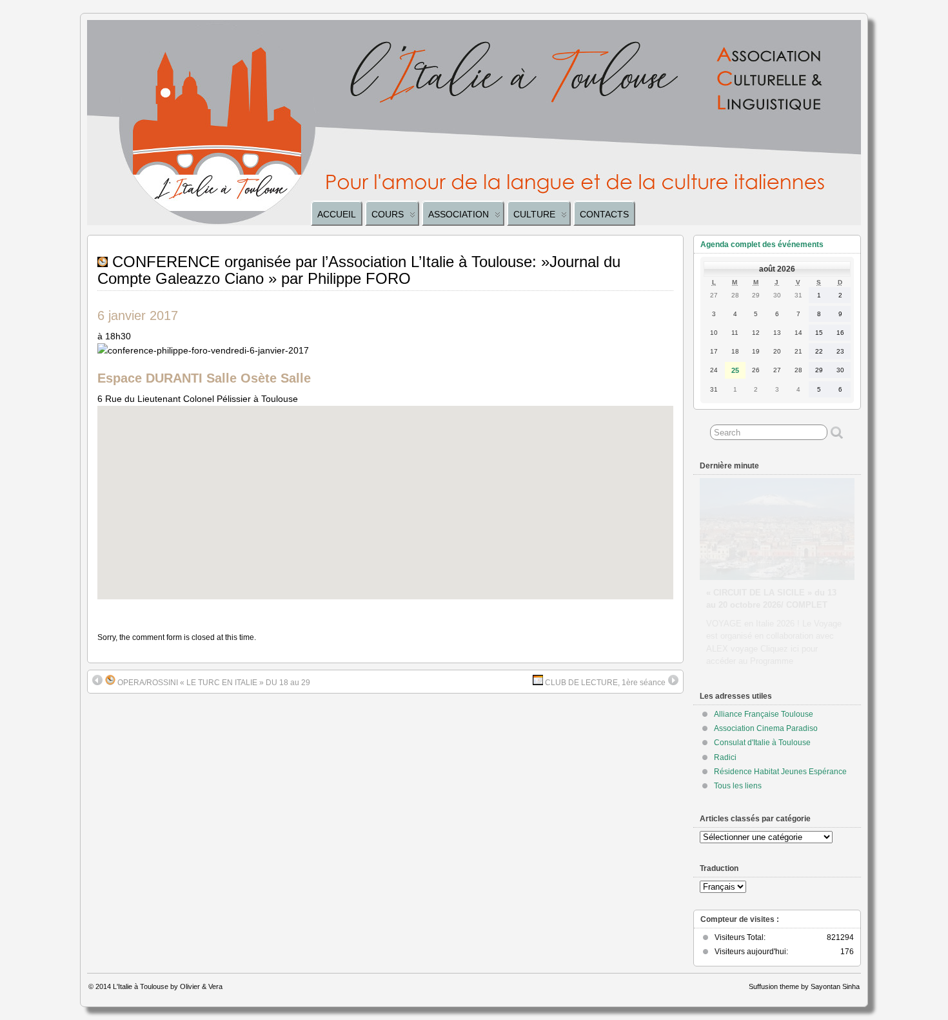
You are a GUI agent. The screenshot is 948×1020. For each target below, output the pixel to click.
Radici (725, 757)
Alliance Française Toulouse (763, 714)
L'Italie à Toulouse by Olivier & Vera (167, 986)
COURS (387, 214)
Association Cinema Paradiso (766, 728)
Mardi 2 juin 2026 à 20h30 (756, 580)
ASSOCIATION (458, 214)
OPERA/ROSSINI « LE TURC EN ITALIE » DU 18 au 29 (212, 682)
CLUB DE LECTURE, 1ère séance (604, 682)
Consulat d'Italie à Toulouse (762, 742)
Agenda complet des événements (762, 244)
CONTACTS (604, 214)
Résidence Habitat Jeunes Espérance (780, 771)
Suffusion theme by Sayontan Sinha (804, 986)
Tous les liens (738, 785)
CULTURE (534, 214)
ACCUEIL (336, 214)
